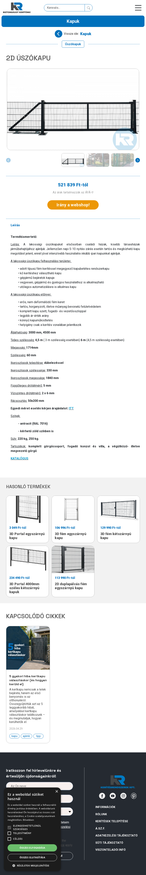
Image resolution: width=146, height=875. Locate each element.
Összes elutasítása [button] (32, 857)
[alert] (32, 829)
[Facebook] (102, 796)
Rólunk (101, 814)
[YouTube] (113, 796)
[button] (32, 865)
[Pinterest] (134, 796)
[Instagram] (123, 796)
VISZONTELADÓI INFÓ (110, 849)
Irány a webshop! (73, 205)
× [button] (56, 791)
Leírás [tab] (15, 225)
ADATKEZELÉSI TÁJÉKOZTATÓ (116, 835)
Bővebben (28, 819)
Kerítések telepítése (111, 821)
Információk (105, 807)
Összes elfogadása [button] (32, 847)
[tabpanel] (75, 351)
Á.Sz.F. (100, 828)
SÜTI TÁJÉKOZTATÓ (109, 842)
